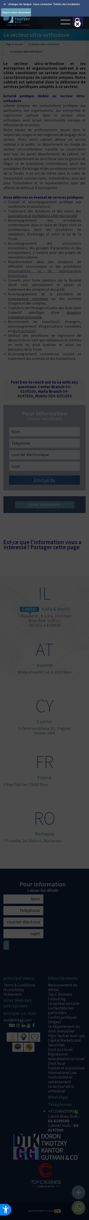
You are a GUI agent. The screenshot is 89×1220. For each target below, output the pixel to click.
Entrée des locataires (67, 4)
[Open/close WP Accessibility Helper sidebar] (5, 1209)
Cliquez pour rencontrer (16, 12)
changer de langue (20, 4)
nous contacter (42, 4)
